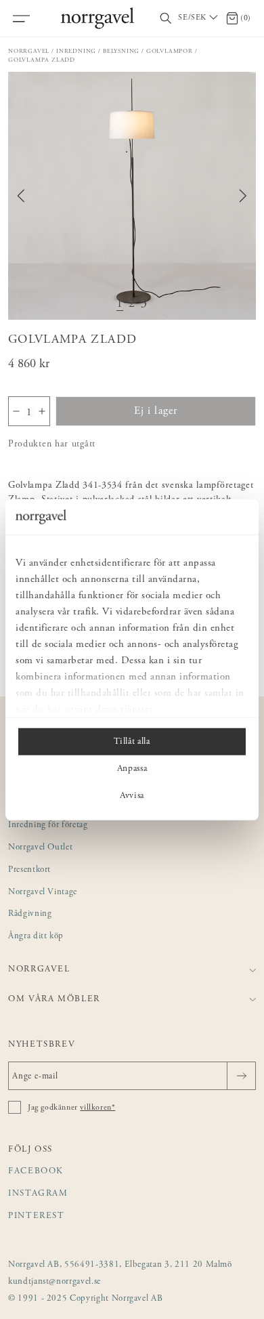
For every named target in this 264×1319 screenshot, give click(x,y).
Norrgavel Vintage (42, 892)
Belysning (121, 51)
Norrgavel (28, 51)
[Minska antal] (16, 411)
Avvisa (132, 796)
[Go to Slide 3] (144, 304)
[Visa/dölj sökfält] (166, 18)
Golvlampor (169, 51)
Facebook (36, 1171)
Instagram (38, 1194)
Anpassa (132, 769)
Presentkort (29, 870)
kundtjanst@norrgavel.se (54, 1282)
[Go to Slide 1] (119, 304)
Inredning (76, 51)
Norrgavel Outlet (40, 847)
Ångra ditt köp (36, 936)
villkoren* (97, 1108)
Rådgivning (30, 914)
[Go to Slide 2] (132, 304)
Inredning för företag (48, 825)
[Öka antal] (42, 411)
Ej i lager (156, 411)
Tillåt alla (132, 742)
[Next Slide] (243, 196)
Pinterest (36, 1216)
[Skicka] (241, 1076)
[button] (132, 196)
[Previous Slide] (21, 196)
